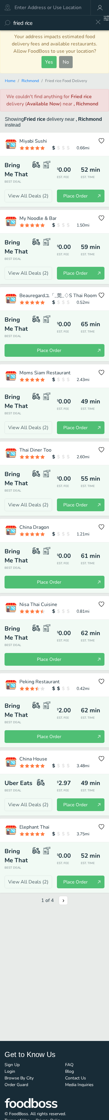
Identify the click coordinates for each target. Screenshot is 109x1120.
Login (10, 1071)
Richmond (30, 81)
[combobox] (52, 22)
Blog (69, 1071)
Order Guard (16, 1085)
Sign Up (12, 1065)
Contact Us (75, 1078)
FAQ (69, 1065)
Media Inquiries (79, 1085)
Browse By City (19, 1078)
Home (10, 81)
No (66, 62)
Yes (49, 62)
